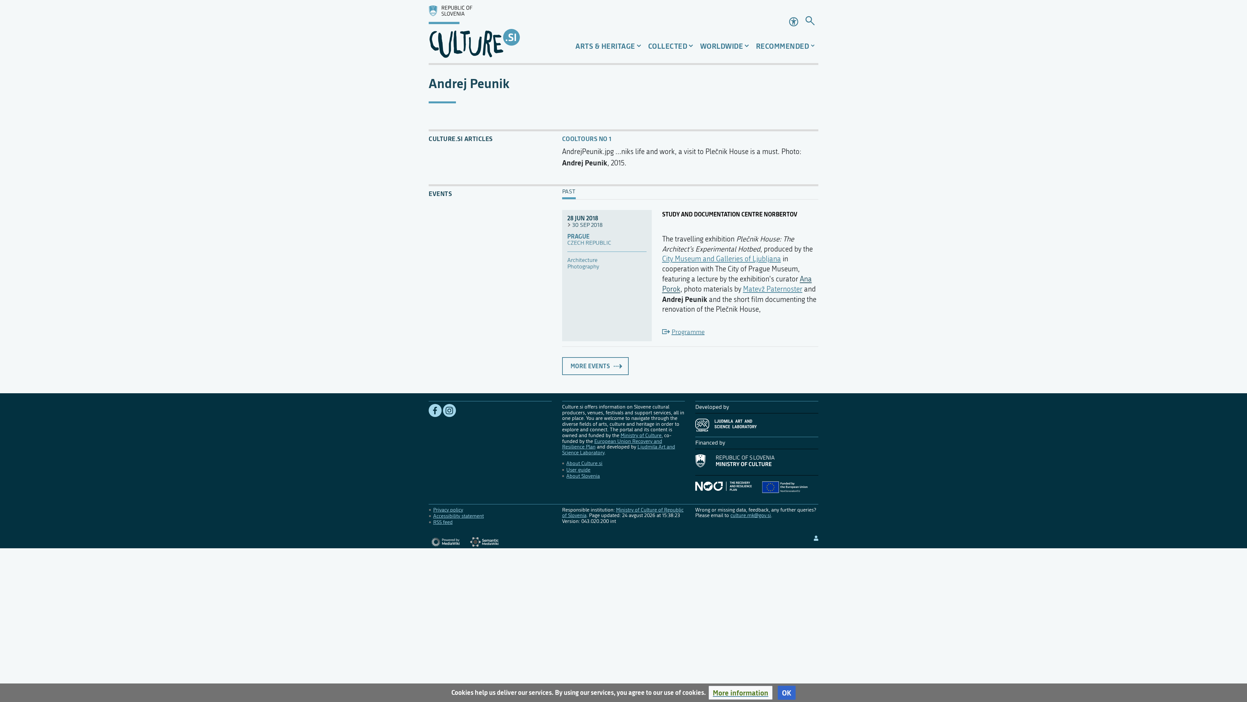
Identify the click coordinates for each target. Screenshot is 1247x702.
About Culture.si (584, 463)
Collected (667, 46)
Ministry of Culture (641, 435)
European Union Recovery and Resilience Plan (612, 444)
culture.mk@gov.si (750, 515)
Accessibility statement (458, 516)
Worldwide (721, 46)
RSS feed (443, 522)
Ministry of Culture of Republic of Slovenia (623, 513)
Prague (578, 236)
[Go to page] (810, 22)
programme (688, 332)
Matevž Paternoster (772, 289)
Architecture (582, 260)
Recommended (782, 46)
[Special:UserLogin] (816, 538)
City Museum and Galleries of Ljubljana (721, 259)
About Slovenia (583, 476)
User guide (578, 470)
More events (590, 366)
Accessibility (794, 22)
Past (569, 192)
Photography (583, 267)
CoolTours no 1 (586, 138)
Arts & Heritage (605, 46)
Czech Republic (589, 243)
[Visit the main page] (490, 31)
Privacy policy (448, 510)
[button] (741, 693)
